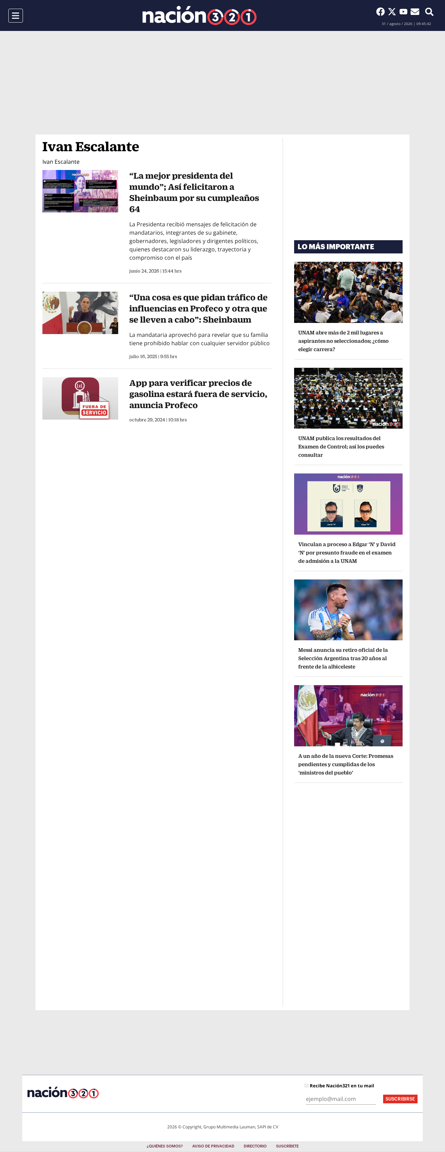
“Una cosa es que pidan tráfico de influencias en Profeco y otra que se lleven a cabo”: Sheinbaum (198, 308)
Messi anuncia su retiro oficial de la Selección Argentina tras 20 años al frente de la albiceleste (343, 658)
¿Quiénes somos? (165, 1146)
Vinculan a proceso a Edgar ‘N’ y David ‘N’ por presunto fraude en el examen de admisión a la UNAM (347, 552)
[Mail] (415, 11)
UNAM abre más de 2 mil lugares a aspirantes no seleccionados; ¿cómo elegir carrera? (343, 341)
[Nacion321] (200, 15)
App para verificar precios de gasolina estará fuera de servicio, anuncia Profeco (198, 394)
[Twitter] (393, 11)
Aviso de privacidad (213, 1146)
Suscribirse (400, 1099)
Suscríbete (287, 1146)
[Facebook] (382, 11)
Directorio (255, 1146)
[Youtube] (405, 11)
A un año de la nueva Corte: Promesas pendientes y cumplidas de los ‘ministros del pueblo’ (345, 764)
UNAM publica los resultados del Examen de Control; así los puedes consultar (341, 446)
